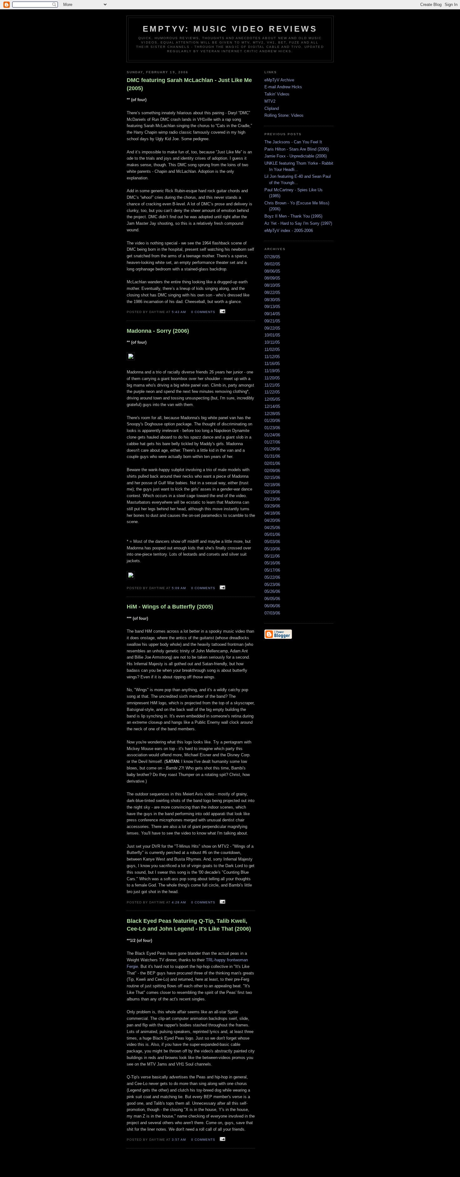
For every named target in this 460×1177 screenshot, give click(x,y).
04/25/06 (272, 527)
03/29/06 (272, 506)
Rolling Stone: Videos (284, 115)
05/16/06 (272, 563)
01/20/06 (272, 420)
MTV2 (269, 101)
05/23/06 (272, 584)
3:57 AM (179, 1139)
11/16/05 (272, 363)
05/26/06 (272, 591)
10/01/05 (272, 335)
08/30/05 (272, 299)
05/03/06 (272, 541)
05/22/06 (272, 577)
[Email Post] (222, 311)
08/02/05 (272, 264)
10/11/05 (272, 342)
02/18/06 (272, 484)
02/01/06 (272, 463)
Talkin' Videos (276, 94)
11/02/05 (272, 349)
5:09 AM (179, 588)
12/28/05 (272, 413)
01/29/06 (272, 449)
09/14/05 (272, 313)
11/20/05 (272, 378)
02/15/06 (272, 477)
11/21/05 (272, 385)
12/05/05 (272, 399)
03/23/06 (272, 499)
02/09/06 (272, 470)
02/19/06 (272, 492)
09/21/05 (272, 321)
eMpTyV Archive (279, 80)
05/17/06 (272, 570)
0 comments (203, 312)
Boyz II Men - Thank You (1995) (293, 216)
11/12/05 (272, 356)
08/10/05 (272, 285)
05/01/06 (272, 534)
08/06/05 (272, 271)
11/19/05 (272, 370)
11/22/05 (272, 392)
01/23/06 (272, 427)
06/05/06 (272, 598)
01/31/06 (272, 456)
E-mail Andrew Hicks (283, 87)
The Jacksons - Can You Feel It (293, 142)
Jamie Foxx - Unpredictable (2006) (295, 156)
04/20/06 (272, 520)
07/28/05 (272, 256)
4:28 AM (179, 902)
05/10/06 (272, 549)
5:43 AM (179, 312)
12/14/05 (272, 406)
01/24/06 (272, 435)
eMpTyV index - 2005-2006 (288, 230)
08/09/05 (272, 278)
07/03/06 (272, 613)
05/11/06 (272, 556)
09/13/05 (272, 306)
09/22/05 (272, 328)
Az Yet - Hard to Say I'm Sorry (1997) (298, 223)
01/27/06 (272, 442)
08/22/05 (272, 292)
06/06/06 (272, 606)
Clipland (271, 108)
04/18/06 (272, 513)
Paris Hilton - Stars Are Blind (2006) (296, 149)
